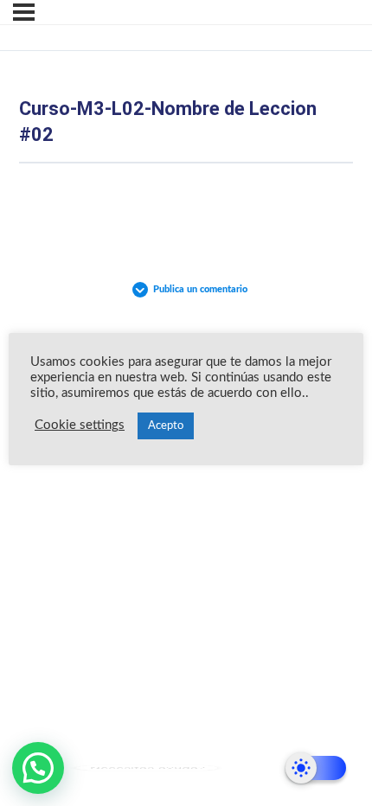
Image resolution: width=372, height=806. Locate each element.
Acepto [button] (165, 426)
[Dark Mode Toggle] (315, 768)
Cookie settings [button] (80, 425)
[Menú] (24, 12)
